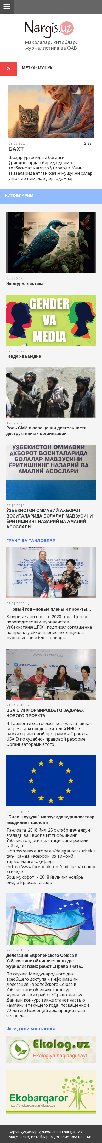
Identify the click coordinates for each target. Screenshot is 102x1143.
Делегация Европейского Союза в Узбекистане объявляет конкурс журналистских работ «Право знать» (44, 961)
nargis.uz (72, 1131)
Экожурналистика (24, 283)
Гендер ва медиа (23, 356)
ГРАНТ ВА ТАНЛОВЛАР (30, 540)
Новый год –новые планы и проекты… (48, 609)
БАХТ (16, 149)
